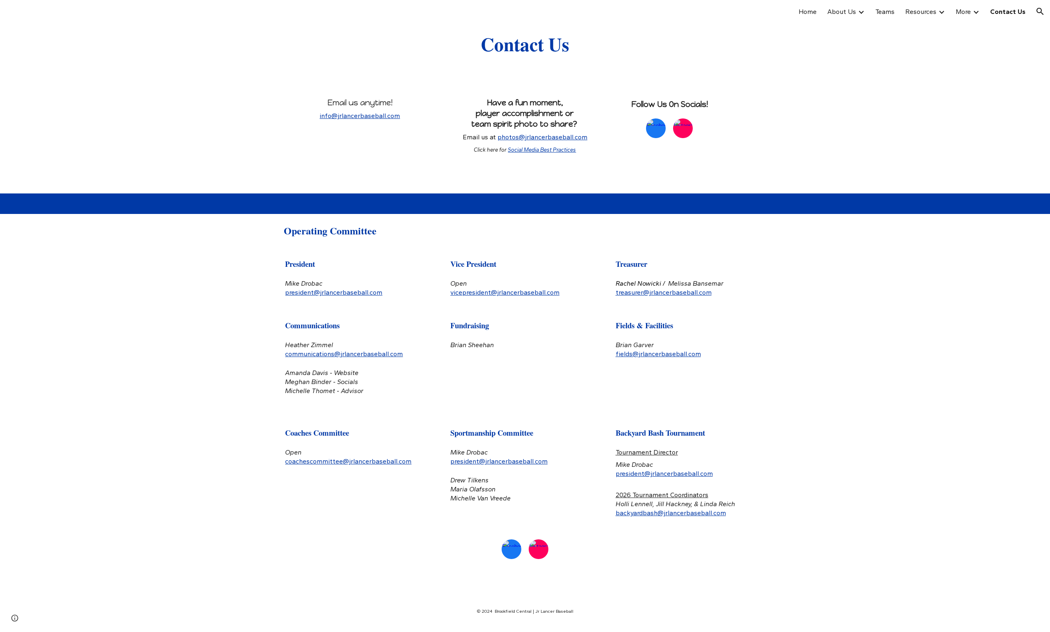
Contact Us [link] (1007, 12)
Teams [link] (885, 12)
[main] (525, 44)
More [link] (963, 12)
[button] (1040, 11)
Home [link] (808, 12)
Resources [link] (920, 12)
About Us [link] (841, 12)
